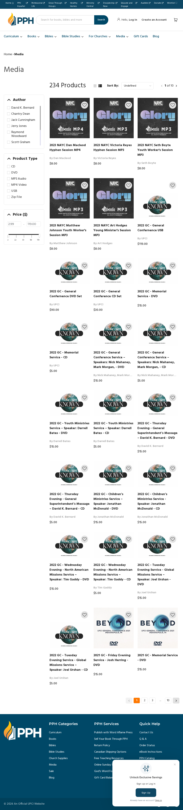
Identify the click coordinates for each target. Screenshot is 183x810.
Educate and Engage (126, 4)
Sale (51, 771)
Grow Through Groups (55, 4)
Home (8, 3)
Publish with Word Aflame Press (113, 732)
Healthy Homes (73, 4)
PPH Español (21, 4)
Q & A (143, 739)
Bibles (52, 745)
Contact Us (146, 732)
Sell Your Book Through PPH (111, 739)
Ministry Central (90, 4)
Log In (133, 20)
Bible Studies (56, 752)
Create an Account (154, 20)
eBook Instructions (150, 752)
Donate (157, 3)
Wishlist (171, 3)
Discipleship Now (109, 4)
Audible (144, 3)
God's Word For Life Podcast (111, 771)
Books (52, 739)
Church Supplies (58, 758)
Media (52, 765)
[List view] (100, 86)
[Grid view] (95, 86)
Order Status (147, 745)
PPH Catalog (147, 758)
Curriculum (55, 732)
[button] (84, 105)
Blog (51, 777)
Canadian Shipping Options (110, 752)
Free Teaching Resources (109, 758)
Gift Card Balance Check (108, 777)
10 (168, 700)
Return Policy (102, 745)
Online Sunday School (107, 765)
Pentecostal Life (36, 4)
